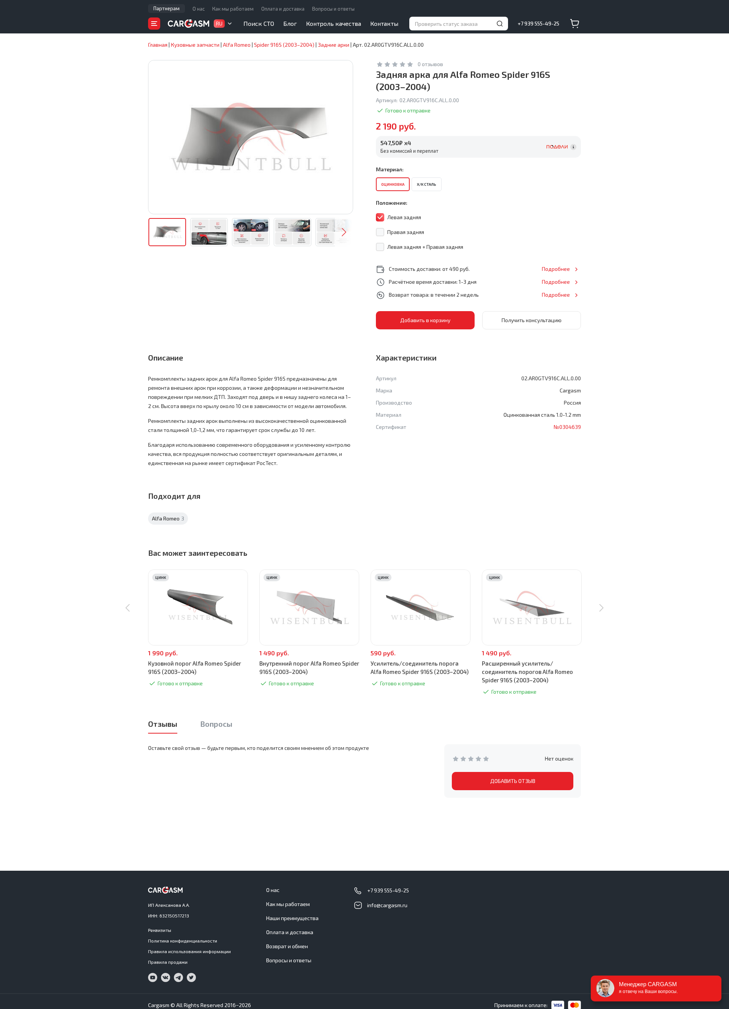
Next (344, 232)
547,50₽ (395, 142)
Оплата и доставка (283, 9)
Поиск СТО (258, 23)
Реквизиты (159, 930)
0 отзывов (430, 64)
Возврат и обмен (287, 946)
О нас (199, 9)
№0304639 (567, 427)
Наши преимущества (292, 918)
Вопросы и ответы (333, 9)
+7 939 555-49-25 (538, 23)
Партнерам (166, 8)
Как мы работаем (233, 9)
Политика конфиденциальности (182, 940)
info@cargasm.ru (387, 905)
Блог (290, 23)
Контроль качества (333, 23)
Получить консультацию (532, 320)
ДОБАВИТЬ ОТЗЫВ (512, 781)
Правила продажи (168, 962)
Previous (127, 608)
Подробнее (556, 269)
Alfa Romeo (168, 518)
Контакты (384, 23)
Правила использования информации (189, 951)
